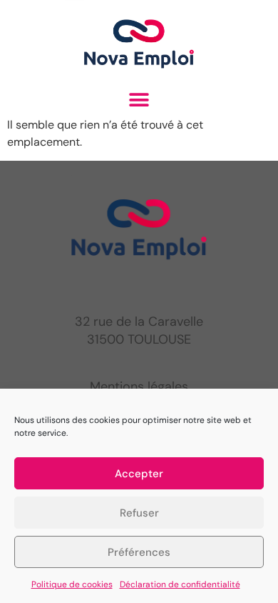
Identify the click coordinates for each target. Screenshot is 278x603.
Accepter (139, 474)
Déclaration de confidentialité (180, 584)
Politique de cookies (72, 584)
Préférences (139, 552)
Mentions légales (139, 386)
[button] (139, 100)
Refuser (139, 513)
